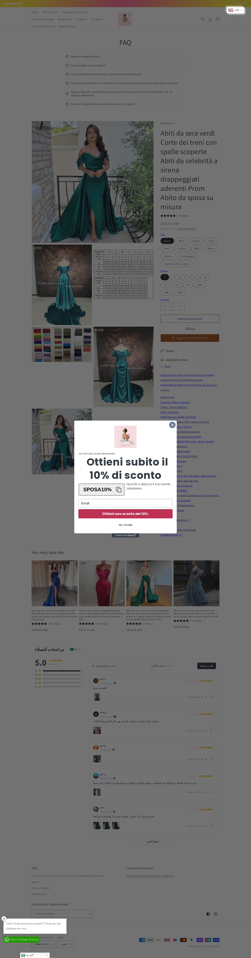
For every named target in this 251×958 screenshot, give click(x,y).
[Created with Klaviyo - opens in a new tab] (125, 535)
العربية (29, 955)
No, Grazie (125, 525)
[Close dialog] (172, 425)
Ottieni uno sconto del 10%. (125, 513)
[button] (101, 490)
